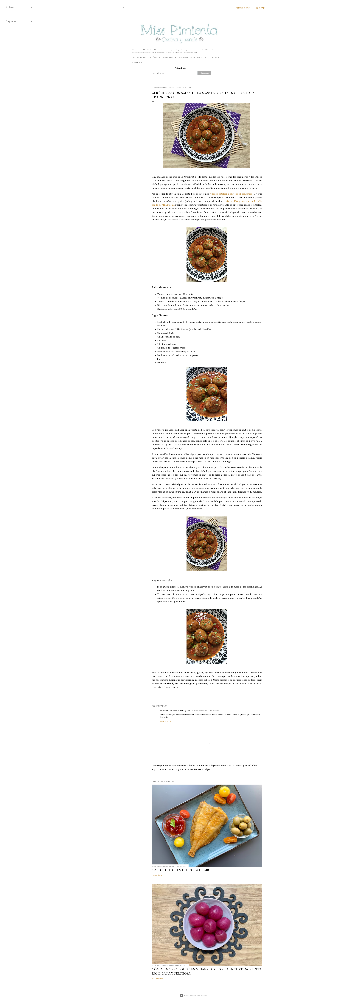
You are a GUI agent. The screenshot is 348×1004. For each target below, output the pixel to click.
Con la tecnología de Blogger (195, 995)
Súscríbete (180, 68)
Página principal (141, 57)
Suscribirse (243, 8)
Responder (165, 721)
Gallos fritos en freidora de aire (181, 870)
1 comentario (157, 875)
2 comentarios (157, 978)
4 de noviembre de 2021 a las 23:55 (205, 711)
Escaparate (181, 57)
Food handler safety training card (175, 710)
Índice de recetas (163, 57)
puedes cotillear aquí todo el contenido (231, 193)
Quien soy (213, 57)
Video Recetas (198, 57)
